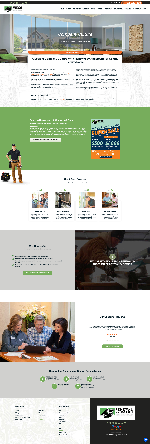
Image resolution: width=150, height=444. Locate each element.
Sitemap (61, 430)
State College (18, 419)
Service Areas (62, 421)
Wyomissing (42, 415)
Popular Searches (63, 434)
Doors (60, 417)
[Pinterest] (14, 3)
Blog (60, 428)
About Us (66, 42)
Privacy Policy (62, 432)
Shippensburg (18, 415)
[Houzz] (19, 3)
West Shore (42, 413)
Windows (61, 415)
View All (41, 419)
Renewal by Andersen (64, 413)
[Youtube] (16, 3)
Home (60, 410)
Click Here (62, 99)
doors (51, 74)
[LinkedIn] (22, 3)
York (40, 417)
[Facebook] (8, 3)
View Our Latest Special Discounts (45, 139)
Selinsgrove (18, 413)
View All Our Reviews (112, 346)
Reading (17, 410)
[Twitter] (11, 3)
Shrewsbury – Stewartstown (22, 417)
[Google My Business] (25, 3)
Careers (73, 42)
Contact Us (62, 426)
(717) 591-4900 (133, 3)
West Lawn (41, 410)
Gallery (61, 423)
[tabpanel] (112, 329)
